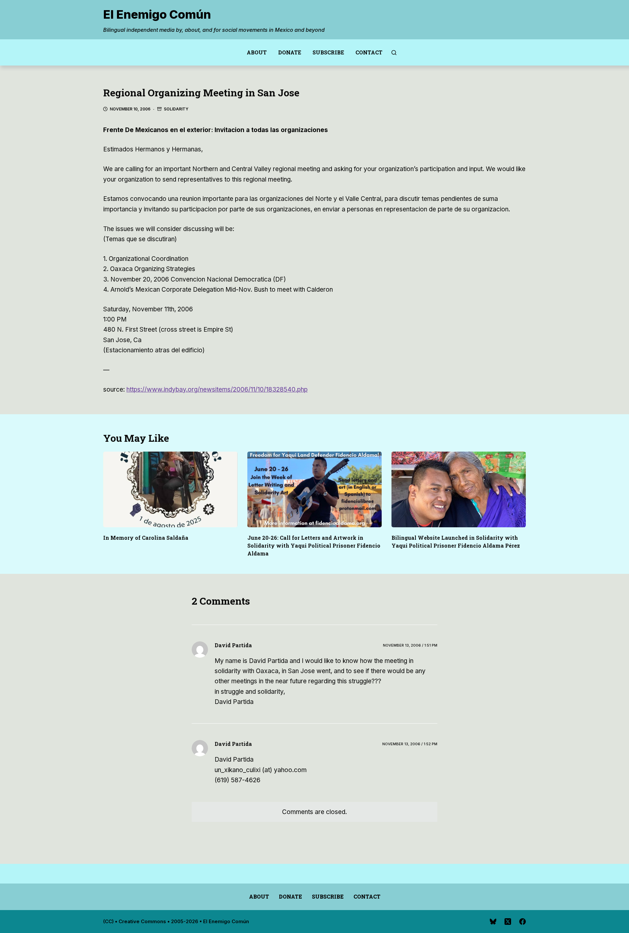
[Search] (393, 52)
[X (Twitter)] (508, 921)
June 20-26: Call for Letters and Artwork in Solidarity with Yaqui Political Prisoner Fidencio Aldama (313, 545)
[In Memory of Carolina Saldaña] (170, 489)
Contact (368, 52)
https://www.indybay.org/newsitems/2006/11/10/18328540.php (217, 389)
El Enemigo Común (157, 14)
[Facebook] (522, 921)
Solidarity (176, 109)
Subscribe (328, 52)
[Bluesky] (493, 921)
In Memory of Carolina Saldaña (145, 537)
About (257, 52)
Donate (289, 52)
